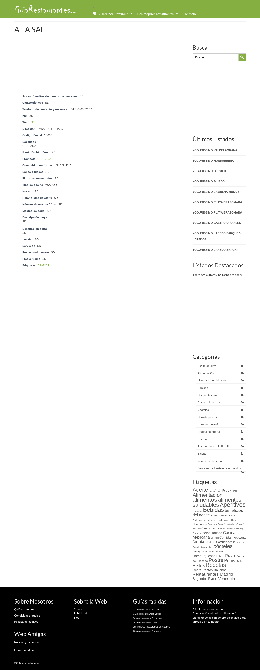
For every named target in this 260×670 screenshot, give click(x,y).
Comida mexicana (232, 537)
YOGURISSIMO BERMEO (209, 171)
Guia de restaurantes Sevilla (147, 614)
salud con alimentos (210, 461)
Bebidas (203, 387)
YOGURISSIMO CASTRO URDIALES (217, 222)
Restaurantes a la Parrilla (214, 446)
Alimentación (206, 373)
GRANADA (44, 158)
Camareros (200, 524)
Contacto (189, 13)
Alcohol (233, 491)
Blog (76, 617)
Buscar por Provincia (112, 13)
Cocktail (215, 538)
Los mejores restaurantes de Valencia (151, 626)
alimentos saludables (217, 502)
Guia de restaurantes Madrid (147, 609)
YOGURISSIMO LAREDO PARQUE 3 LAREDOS (217, 236)
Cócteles (203, 409)
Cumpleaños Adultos (203, 547)
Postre (216, 560)
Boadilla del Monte (219, 515)
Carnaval (220, 528)
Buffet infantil (224, 520)
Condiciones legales (27, 615)
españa (219, 551)
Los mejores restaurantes (155, 13)
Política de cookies (26, 621)
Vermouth (226, 578)
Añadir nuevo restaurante (209, 609)
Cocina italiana (211, 533)
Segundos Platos (205, 579)
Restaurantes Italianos (210, 570)
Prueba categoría (209, 431)
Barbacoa (197, 511)
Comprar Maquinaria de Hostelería (215, 613)
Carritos (230, 528)
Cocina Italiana (207, 395)
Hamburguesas (204, 556)
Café (233, 520)
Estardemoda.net (25, 650)
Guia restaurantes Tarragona (147, 618)
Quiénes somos (24, 609)
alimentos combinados (212, 380)
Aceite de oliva (207, 365)
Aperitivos (233, 504)
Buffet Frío (212, 520)
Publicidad (80, 613)
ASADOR (43, 265)
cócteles (223, 546)
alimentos (205, 500)
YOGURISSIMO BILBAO (209, 181)
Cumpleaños (239, 542)
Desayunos (200, 551)
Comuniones (224, 542)
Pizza (230, 555)
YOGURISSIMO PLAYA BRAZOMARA (217, 202)
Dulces (211, 551)
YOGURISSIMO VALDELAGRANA (215, 150)
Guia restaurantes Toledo (145, 622)
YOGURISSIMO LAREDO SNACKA (215, 249)
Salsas (202, 453)
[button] (169, 7)
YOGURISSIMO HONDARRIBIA (213, 160)
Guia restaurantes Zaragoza (147, 631)
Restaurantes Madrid (213, 574)
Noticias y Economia (27, 642)
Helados (220, 556)
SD (32, 122)
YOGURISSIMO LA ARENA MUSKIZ (216, 191)
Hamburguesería (208, 424)
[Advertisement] (100, 53)
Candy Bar (208, 528)
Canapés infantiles (227, 524)
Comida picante (208, 417)
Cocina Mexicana (209, 402)
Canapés (212, 524)
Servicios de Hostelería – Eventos (219, 468)
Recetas (203, 439)
